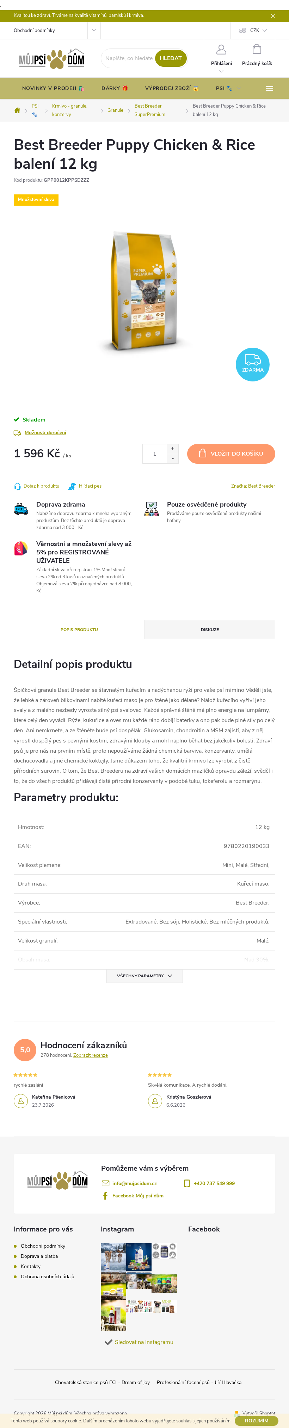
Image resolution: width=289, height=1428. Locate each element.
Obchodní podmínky (34, 30)
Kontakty (31, 1266)
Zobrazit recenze (90, 1055)
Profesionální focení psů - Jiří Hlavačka (199, 1382)
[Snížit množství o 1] (172, 458)
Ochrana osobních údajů (47, 1276)
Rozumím (257, 1420)
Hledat (171, 58)
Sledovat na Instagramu (144, 1342)
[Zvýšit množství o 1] (172, 449)
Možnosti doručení (45, 432)
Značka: (253, 486)
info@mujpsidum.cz (134, 1183)
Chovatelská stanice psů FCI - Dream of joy (102, 1382)
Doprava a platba (39, 1256)
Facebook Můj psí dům (138, 1195)
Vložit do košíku (237, 454)
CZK (254, 30)
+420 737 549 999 (214, 1183)
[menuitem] (53, 88)
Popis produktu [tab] (79, 629)
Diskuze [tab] (210, 629)
